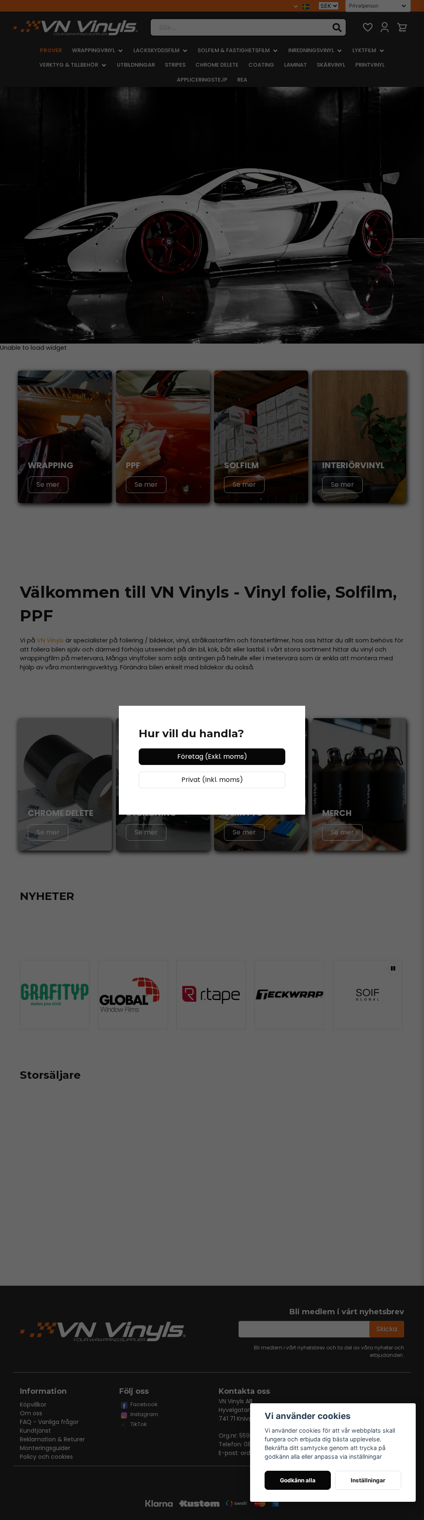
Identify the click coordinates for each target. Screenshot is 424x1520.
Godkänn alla (298, 1480)
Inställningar (368, 1480)
